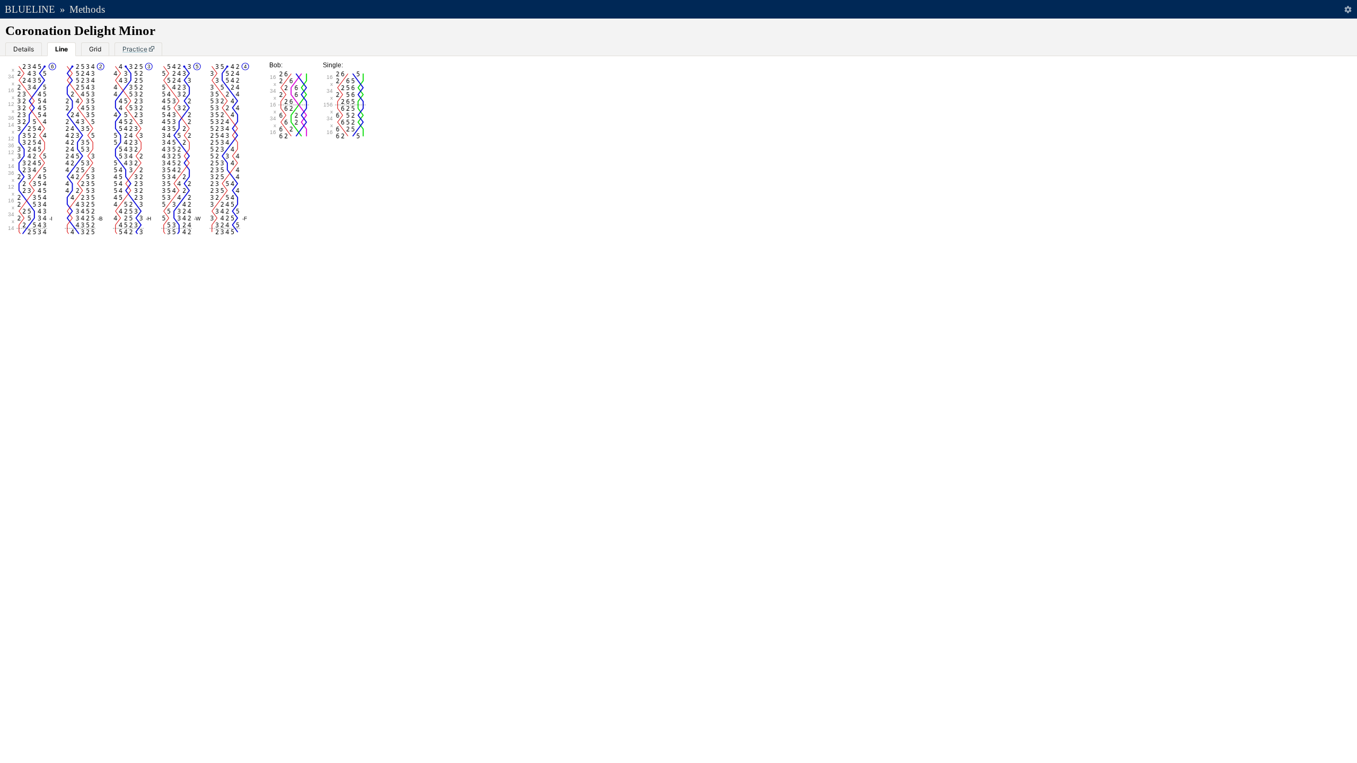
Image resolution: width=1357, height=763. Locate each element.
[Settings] (1347, 9)
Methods (87, 9)
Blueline (30, 9)
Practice (134, 49)
